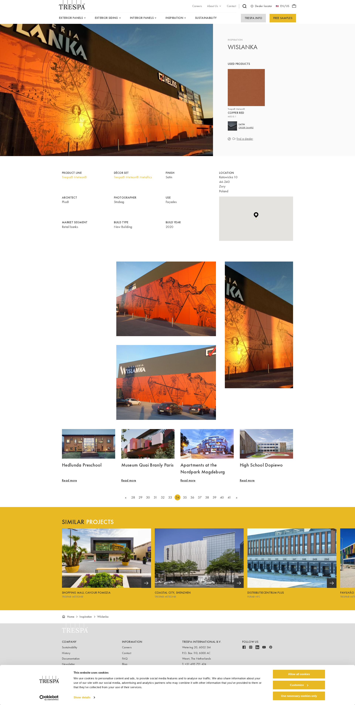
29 (140, 497)
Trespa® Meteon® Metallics (133, 177)
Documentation (71, 658)
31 (155, 497)
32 (163, 497)
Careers (127, 647)
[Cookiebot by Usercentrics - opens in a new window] (49, 698)
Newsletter (68, 664)
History (66, 653)
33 (170, 497)
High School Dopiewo (261, 465)
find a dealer (245, 139)
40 (222, 497)
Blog (124, 664)
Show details (82, 697)
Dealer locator (263, 6)
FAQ (125, 658)
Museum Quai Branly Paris (147, 465)
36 (192, 497)
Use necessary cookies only (299, 695)
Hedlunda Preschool (82, 465)
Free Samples (282, 18)
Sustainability (69, 647)
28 (133, 497)
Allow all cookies (299, 674)
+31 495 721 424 (195, 664)
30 (148, 497)
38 (207, 497)
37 (200, 497)
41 (229, 497)
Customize (297, 685)
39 (215, 497)
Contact (126, 653)
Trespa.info (253, 18)
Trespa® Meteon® (74, 177)
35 (185, 497)
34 (177, 497)
